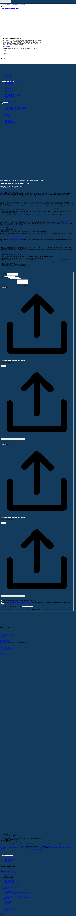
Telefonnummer (4, 277)
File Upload (3, 286)
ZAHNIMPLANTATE (52, 847)
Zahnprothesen (8, 908)
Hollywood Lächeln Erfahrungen (12, 84)
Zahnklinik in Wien (9, 89)
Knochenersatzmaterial (5, 652)
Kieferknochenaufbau (9, 883)
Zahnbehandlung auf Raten (11, 78)
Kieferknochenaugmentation (6, 648)
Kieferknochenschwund (5, 647)
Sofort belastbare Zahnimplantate (12, 881)
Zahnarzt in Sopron (9, 88)
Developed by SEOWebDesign (36, 849)
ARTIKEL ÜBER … (6, 898)
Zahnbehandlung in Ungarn (34, 269)
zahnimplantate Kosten (62, 269)
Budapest (20, 239)
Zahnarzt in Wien (64, 223)
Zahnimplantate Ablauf (10, 880)
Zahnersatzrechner (9, 80)
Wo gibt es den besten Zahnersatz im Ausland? (15, 893)
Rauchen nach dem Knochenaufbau (8, 650)
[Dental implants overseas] (10, 6)
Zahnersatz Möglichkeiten (10, 879)
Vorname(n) (4, 273)
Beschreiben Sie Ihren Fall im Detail (9, 283)
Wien (16, 239)
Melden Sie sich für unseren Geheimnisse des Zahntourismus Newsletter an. (19, 600)
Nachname (3, 274)
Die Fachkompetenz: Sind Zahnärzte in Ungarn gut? (16, 895)
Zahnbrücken (8, 904)
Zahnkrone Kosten (9, 75)
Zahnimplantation (17, 259)
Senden (2, 603)
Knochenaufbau (8, 901)
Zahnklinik (4, 250)
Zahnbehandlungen (9, 907)
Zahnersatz (7, 903)
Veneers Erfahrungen (9, 83)
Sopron (12, 239)
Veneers (6, 885)
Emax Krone (2, 637)
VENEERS (60, 847)
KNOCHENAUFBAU (67, 847)
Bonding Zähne (3, 641)
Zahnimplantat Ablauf (5, 633)
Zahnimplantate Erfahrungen (11, 82)
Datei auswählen (21, 360)
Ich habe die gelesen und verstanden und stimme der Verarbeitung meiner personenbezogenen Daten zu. (37, 602)
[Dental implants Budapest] (11, 6)
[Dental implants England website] (6, 6)
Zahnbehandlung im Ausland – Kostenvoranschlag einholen (18, 897)
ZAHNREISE (5, 888)
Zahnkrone (7, 886)
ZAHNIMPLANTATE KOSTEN (32, 847)
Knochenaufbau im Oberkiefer (6, 646)
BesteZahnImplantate (11, 612)
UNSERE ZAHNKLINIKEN (7, 86)
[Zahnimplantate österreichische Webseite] (3, 6)
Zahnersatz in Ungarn (5, 640)
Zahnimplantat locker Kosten (6, 635)
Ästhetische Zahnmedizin (10, 909)
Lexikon (6, 910)
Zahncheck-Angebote (52, 223)
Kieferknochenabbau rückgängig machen (9, 645)
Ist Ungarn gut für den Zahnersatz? (12, 896)
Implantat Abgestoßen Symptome (7, 632)
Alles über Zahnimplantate (10, 891)
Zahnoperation (3, 636)
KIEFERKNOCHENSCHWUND (6, 847)
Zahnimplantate (8, 900)
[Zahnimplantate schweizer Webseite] (5, 6)
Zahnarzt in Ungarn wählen (11, 87)
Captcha (3, 605)
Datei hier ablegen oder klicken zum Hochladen (9, 360)
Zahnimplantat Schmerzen (6, 634)
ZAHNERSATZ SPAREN (19, 847)
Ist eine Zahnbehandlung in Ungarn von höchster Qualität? (18, 892)
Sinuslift (1, 653)
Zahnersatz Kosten (9, 76)
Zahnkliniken (19, 208)
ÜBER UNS (7, 913)
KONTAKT (2, 848)
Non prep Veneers (4, 639)
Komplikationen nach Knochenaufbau (8, 643)
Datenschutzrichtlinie (53, 843)
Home (1, 192)
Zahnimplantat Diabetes (10, 882)
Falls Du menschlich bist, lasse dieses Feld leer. (11, 606)
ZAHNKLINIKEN (43, 847)
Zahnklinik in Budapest (10, 876)
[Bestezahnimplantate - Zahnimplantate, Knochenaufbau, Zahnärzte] (6, 67)
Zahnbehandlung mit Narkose (11, 887)
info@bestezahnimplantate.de (18, 4)
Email (2, 276)
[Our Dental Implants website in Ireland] (8, 6)
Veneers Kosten (8, 77)
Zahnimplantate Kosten (10, 74)
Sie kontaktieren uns (6, 246)
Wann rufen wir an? (5, 278)
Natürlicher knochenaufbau (6, 649)
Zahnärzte (7, 902)
